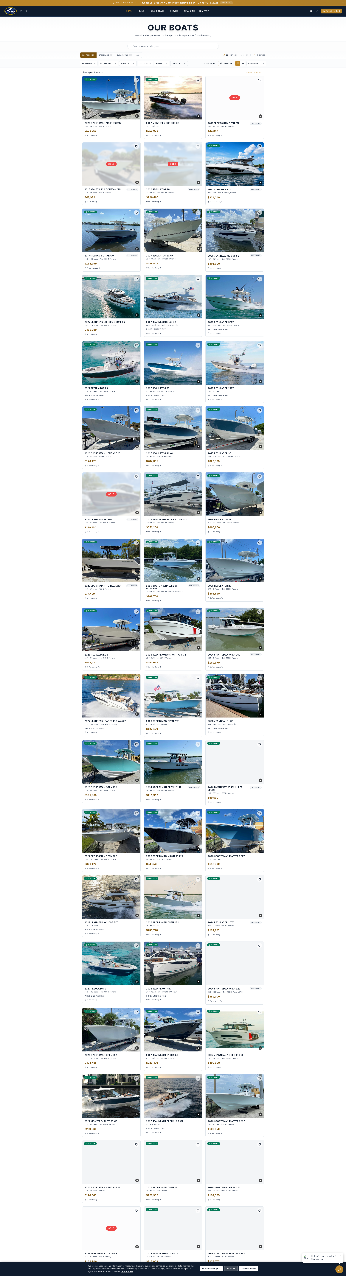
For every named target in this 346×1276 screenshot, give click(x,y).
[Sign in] (317, 11)
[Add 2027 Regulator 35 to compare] (254, 445)
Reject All (231, 1268)
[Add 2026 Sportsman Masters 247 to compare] (131, 115)
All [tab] (137, 55)
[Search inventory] (311, 11)
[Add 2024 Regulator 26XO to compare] (254, 914)
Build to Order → (255, 72)
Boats (129, 11)
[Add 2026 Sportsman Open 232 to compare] (193, 713)
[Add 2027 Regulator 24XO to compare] (254, 380)
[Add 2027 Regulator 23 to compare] (131, 380)
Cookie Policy (127, 1271)
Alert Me (228, 63)
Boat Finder (209, 63)
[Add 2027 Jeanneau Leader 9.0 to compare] (193, 1047)
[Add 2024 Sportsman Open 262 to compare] (254, 647)
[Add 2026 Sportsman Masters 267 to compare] (254, 1113)
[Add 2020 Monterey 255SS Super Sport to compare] (254, 779)
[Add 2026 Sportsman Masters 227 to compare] (193, 848)
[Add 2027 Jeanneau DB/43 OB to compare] (193, 314)
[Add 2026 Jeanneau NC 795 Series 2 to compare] (193, 1246)
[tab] (88, 55)
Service (174, 11)
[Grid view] (237, 63)
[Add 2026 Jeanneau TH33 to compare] (193, 981)
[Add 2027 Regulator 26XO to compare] (193, 445)
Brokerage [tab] (105, 55)
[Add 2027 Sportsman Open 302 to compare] (131, 848)
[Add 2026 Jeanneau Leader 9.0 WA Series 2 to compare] (193, 511)
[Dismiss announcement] (343, 3)
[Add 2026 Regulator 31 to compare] (254, 511)
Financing (189, 11)
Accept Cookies (248, 1268)
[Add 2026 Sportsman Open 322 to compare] (131, 1047)
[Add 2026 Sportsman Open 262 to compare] (254, 1179)
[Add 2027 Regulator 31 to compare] (131, 981)
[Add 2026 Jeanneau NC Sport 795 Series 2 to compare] (193, 647)
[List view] (242, 63)
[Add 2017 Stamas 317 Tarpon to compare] (131, 248)
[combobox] (173, 46)
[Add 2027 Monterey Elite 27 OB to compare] (131, 1113)
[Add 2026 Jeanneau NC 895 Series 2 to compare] (254, 248)
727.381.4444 (333, 11)
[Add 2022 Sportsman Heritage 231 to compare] (131, 578)
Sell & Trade (157, 11)
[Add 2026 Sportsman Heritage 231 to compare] (131, 445)
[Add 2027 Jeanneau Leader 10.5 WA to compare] (193, 1113)
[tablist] (111, 55)
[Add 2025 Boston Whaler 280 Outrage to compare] (193, 578)
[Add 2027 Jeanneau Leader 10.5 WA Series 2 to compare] (131, 713)
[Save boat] (136, 80)
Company (204, 11)
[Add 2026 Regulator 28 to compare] (254, 578)
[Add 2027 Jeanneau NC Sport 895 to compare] (254, 1047)
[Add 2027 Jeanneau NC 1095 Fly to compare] (131, 914)
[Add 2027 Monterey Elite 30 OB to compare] (193, 115)
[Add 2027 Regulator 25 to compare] (193, 380)
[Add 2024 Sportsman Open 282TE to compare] (193, 779)
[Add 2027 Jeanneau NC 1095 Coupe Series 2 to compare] (131, 314)
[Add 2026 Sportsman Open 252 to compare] (131, 779)
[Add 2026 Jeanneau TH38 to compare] (254, 713)
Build (142, 11)
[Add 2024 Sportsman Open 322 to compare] (259, 981)
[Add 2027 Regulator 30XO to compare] (193, 248)
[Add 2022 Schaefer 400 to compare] (254, 181)
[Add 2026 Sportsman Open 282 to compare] (193, 914)
